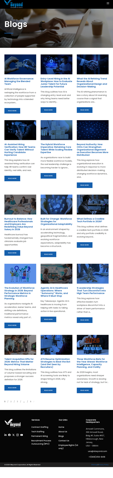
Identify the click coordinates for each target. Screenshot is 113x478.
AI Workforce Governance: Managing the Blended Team (19, 81)
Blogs (61, 436)
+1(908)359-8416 (97, 456)
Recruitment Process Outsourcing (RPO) (41, 442)
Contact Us (63, 440)
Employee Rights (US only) (68, 447)
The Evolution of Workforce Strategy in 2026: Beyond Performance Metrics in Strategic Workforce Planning (19, 293)
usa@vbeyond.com (97, 451)
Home (61, 427)
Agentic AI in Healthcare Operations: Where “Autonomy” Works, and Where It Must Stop (54, 291)
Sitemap (94, 465)
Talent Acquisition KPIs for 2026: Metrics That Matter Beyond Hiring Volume (19, 362)
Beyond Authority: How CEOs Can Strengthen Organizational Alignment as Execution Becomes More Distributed (92, 149)
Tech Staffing (38, 431)
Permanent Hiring (39, 436)
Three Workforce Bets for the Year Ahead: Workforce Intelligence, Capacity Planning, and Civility (92, 363)
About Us (62, 431)
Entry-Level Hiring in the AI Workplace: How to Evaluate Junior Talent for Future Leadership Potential (56, 82)
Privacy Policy (104, 465)
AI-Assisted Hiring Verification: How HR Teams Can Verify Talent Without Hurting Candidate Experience (19, 149)
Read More (12, 111)
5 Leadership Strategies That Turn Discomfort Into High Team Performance (91, 290)
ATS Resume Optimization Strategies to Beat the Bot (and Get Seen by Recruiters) (55, 363)
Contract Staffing (40, 427)
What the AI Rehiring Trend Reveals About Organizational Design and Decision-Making (92, 82)
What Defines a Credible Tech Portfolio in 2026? (90, 220)
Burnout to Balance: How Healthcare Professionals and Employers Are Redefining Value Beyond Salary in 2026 (18, 224)
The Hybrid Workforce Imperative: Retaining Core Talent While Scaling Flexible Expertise (56, 148)
